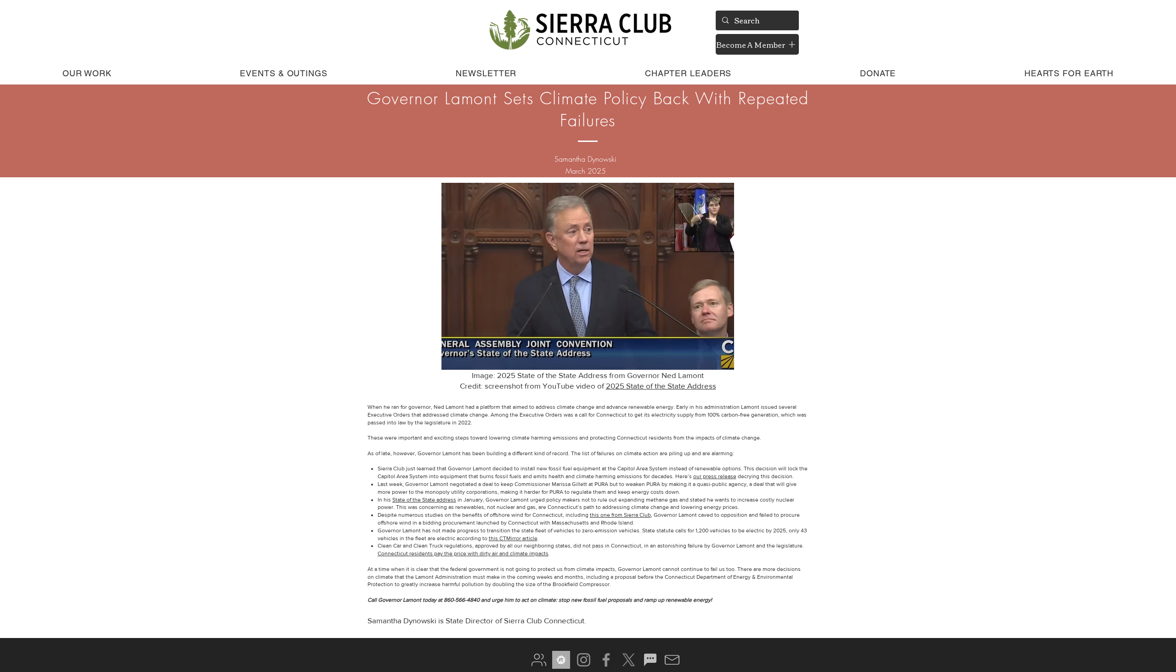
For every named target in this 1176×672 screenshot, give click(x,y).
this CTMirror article (513, 538)
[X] (629, 660)
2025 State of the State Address (661, 385)
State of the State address (424, 500)
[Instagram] (584, 660)
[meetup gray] (561, 660)
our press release (714, 476)
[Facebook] (606, 660)
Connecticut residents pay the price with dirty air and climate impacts (463, 553)
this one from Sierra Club (620, 515)
